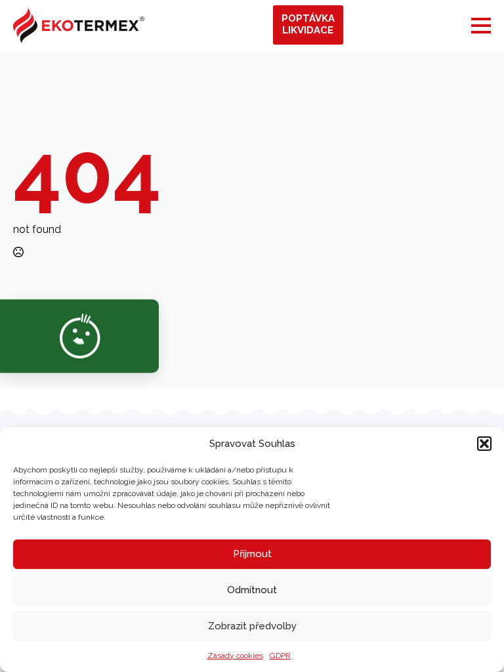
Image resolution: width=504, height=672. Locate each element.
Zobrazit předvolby (252, 626)
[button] (484, 443)
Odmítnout (252, 590)
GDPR (280, 655)
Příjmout (252, 554)
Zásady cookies (235, 655)
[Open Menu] (481, 25)
